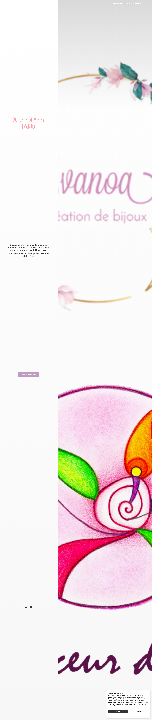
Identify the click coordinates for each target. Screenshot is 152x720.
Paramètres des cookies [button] (128, 716)
